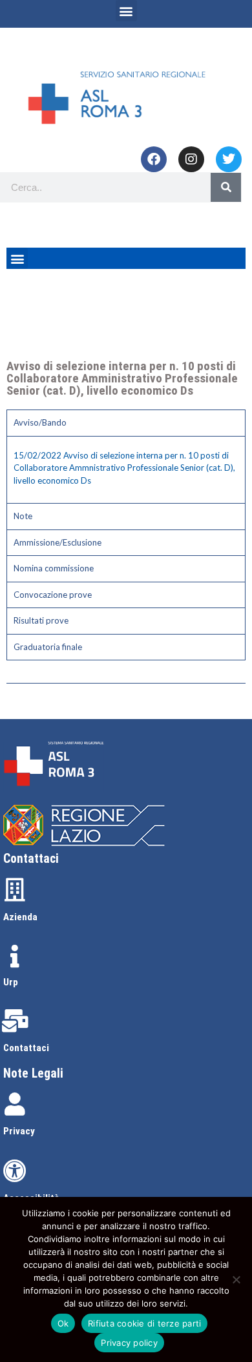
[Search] (226, 187)
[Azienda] (14, 890)
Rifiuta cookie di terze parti (144, 1323)
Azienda (20, 917)
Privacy (19, 1131)
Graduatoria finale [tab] (48, 647)
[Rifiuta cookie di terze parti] (235, 1279)
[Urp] (14, 956)
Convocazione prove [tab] (53, 594)
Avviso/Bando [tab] (40, 422)
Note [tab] (23, 516)
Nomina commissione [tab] (54, 568)
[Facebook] (154, 159)
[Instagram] (191, 159)
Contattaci (26, 1048)
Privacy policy (129, 1342)
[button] (126, 10)
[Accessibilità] (14, 1171)
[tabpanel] (126, 470)
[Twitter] (229, 159)
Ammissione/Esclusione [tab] (57, 542)
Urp (10, 982)
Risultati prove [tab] (41, 620)
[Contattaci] (14, 1020)
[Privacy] (14, 1104)
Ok (63, 1323)
